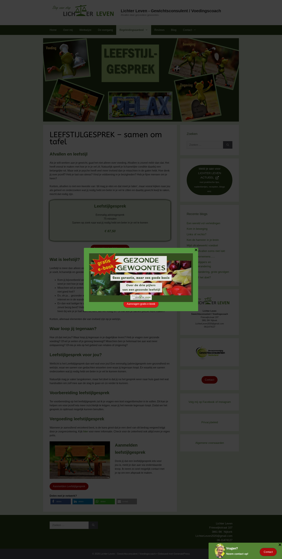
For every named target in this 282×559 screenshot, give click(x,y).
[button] (141, 304)
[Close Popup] (196, 250)
